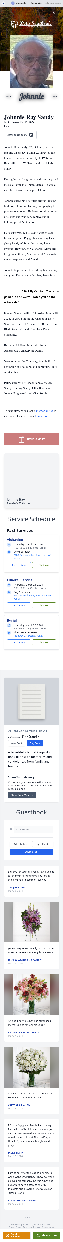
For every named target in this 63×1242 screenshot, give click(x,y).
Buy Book (35, 743)
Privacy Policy (22, 1227)
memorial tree (44, 411)
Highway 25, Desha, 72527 (28, 635)
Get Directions (19, 565)
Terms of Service (41, 1227)
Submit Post (31, 851)
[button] (31, 922)
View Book (16, 743)
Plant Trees (44, 565)
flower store (42, 416)
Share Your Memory (22, 795)
